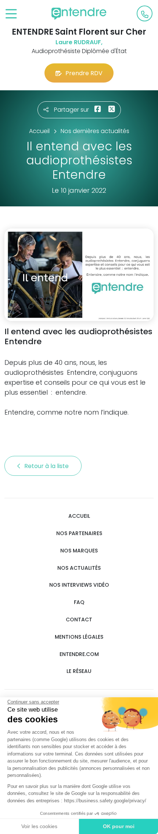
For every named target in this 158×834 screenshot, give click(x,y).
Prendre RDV (84, 73)
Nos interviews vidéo (79, 585)
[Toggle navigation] (11, 14)
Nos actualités (79, 568)
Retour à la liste (47, 466)
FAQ (79, 602)
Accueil (79, 516)
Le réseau (79, 671)
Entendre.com (79, 654)
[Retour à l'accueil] (79, 13)
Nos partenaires (79, 533)
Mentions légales (79, 637)
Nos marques (79, 551)
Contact (79, 620)
